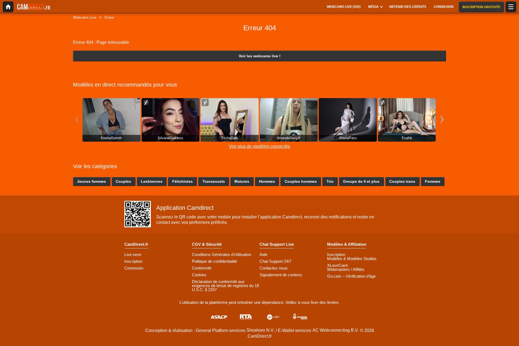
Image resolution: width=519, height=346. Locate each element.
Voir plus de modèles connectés (259, 146)
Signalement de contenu (281, 274)
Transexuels (213, 181)
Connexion (133, 268)
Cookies (199, 274)
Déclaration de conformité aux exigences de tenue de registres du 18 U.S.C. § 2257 (225, 285)
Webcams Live (84, 17)
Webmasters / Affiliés (345, 269)
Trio (330, 181)
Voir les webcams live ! (260, 56)
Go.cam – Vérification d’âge (351, 276)
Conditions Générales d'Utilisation (221, 254)
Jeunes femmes (91, 181)
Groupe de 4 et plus (361, 181)
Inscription (133, 261)
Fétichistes (182, 181)
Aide (263, 254)
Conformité (201, 268)
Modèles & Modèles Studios (352, 258)
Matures (241, 181)
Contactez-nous (274, 268)
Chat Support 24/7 (275, 261)
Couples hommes (301, 181)
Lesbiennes (151, 181)
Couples (123, 181)
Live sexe (132, 254)
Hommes (267, 181)
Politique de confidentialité (214, 261)
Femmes (432, 181)
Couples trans (402, 181)
